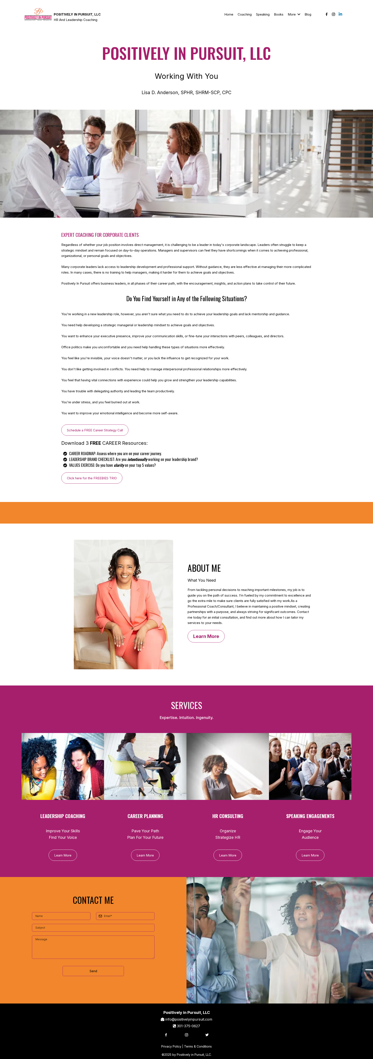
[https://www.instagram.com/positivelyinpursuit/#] (333, 14)
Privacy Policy (171, 1046)
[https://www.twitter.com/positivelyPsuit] (219, 1035)
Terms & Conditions (198, 1046)
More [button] (292, 14)
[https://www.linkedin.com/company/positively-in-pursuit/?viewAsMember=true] (340, 14)
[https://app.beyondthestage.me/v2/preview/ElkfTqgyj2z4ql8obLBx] (38, 14)
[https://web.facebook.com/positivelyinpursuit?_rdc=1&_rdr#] (326, 14)
